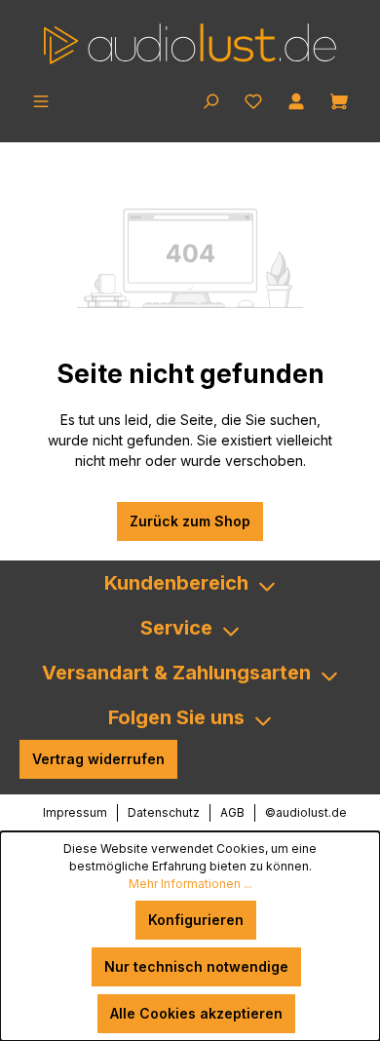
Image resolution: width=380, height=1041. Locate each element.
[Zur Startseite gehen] (190, 43)
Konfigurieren (196, 919)
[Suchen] (210, 99)
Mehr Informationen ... (190, 883)
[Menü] (40, 99)
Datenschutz (164, 812)
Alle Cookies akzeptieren (196, 1013)
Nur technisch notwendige (196, 966)
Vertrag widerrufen (98, 759)
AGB (232, 812)
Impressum (75, 812)
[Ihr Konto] (296, 99)
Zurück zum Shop (190, 521)
